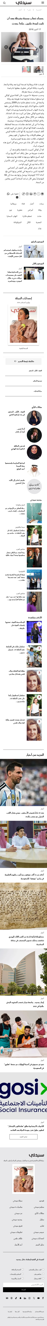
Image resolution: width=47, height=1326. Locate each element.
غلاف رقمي (18, 1238)
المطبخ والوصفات (15, 1274)
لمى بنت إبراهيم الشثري (17, 414)
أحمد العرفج (21, 469)
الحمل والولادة (20, 505)
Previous (41, 47)
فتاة (23, 204)
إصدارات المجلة (23, 298)
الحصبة (38, 222)
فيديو (41, 1201)
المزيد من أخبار (35, 754)
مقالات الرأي (37, 407)
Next (6, 47)
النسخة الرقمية (23, 348)
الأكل (29, 222)
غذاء (39, 229)
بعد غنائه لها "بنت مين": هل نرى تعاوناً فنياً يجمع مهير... (15, 598)
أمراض (30, 210)
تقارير (42, 1226)
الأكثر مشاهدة (35, 618)
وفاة (39, 210)
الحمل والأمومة (16, 1278)
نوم (10, 210)
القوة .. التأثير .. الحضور (35, 370)
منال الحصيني (20, 483)
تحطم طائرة (27, 216)
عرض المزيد (23, 1136)
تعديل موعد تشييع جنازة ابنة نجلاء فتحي (15, 721)
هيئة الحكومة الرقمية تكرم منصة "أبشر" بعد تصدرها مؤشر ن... (15, 577)
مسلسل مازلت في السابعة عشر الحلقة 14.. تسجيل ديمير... (15, 649)
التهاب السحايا (12, 216)
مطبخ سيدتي (39, 1207)
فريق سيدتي (17, 1226)
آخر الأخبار (18, 1245)
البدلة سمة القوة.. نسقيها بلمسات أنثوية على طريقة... (15, 625)
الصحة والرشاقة (16, 1269)
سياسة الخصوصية (27, 1312)
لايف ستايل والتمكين (35, 1269)
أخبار (32, 204)
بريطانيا (13, 204)
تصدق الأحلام (37, 381)
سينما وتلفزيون (20, 527)
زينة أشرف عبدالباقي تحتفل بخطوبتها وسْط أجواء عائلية (15, 554)
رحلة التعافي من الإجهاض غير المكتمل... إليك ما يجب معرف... (15, 511)
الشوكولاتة (18, 222)
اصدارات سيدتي (38, 1238)
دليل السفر (40, 1245)
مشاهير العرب (20, 549)
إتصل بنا (10, 1312)
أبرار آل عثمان (20, 432)
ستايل (42, 1220)
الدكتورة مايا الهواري (18, 449)
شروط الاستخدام (39, 1312)
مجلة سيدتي (17, 1201)
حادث (39, 216)
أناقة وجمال (37, 1278)
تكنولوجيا (22, 571)
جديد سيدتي (36, 500)
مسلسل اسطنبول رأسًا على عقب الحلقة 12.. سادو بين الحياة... (16, 533)
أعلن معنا (17, 1312)
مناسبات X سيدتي (15, 1207)
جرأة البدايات (38, 391)
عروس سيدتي (38, 1232)
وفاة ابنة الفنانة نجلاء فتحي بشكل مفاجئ (17, 672)
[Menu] (42, 2)
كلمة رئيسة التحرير (26, 361)
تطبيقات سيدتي (16, 1232)
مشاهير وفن (37, 1274)
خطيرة (19, 210)
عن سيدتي (18, 1213)
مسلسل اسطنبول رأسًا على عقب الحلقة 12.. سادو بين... (16, 698)
